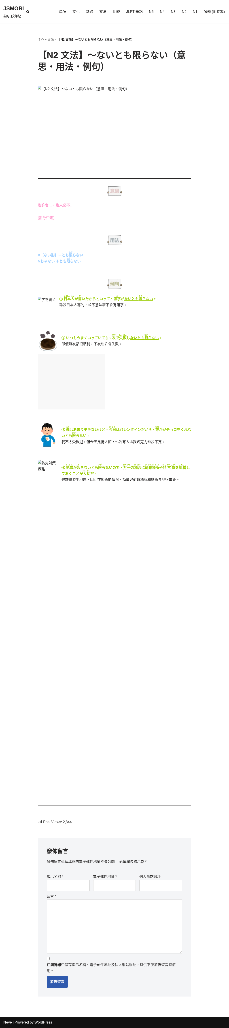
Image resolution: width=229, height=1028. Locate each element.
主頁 (41, 39)
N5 (151, 12)
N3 (173, 12)
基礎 (89, 12)
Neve (7, 1022)
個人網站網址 (150, 876)
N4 (162, 12)
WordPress (43, 1022)
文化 (76, 12)
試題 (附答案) (214, 12)
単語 (62, 12)
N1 (195, 12)
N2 (184, 12)
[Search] (28, 11)
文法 (102, 12)
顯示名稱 (55, 876)
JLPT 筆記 (134, 12)
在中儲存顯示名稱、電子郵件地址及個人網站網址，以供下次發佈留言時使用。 (111, 968)
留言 (51, 896)
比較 (116, 12)
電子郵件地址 (105, 876)
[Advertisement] (71, 381)
